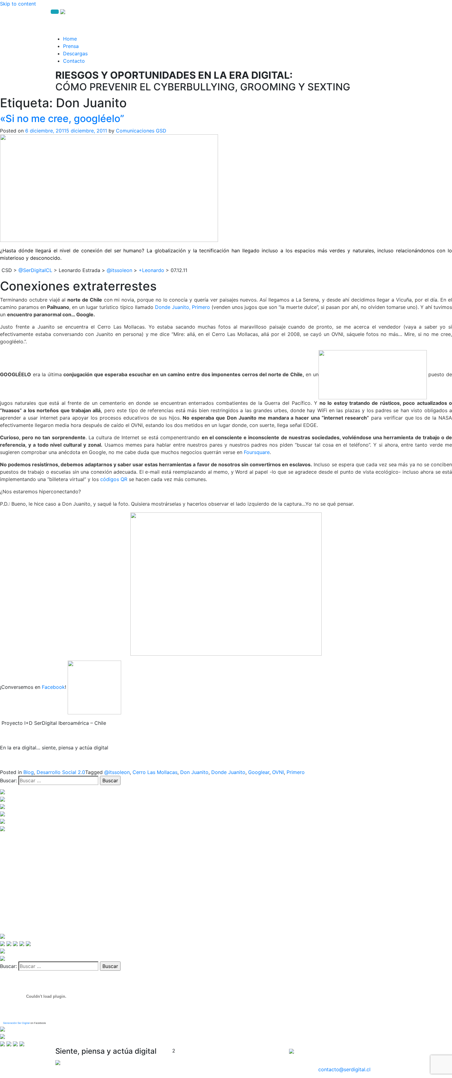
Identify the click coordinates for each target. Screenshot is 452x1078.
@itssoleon (120, 270)
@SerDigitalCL (35, 270)
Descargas (75, 53)
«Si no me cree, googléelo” (62, 118)
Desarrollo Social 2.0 (61, 772)
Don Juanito (194, 772)
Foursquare (257, 452)
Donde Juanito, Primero (182, 307)
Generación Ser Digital (16, 1023)
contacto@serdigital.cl (344, 1069)
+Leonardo (151, 270)
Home (70, 39)
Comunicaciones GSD (141, 131)
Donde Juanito (228, 772)
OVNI (278, 772)
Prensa (71, 46)
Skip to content (18, 4)
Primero (296, 772)
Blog (28, 772)
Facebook (53, 687)
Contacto (74, 61)
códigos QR (113, 479)
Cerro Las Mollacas (155, 772)
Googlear (258, 772)
